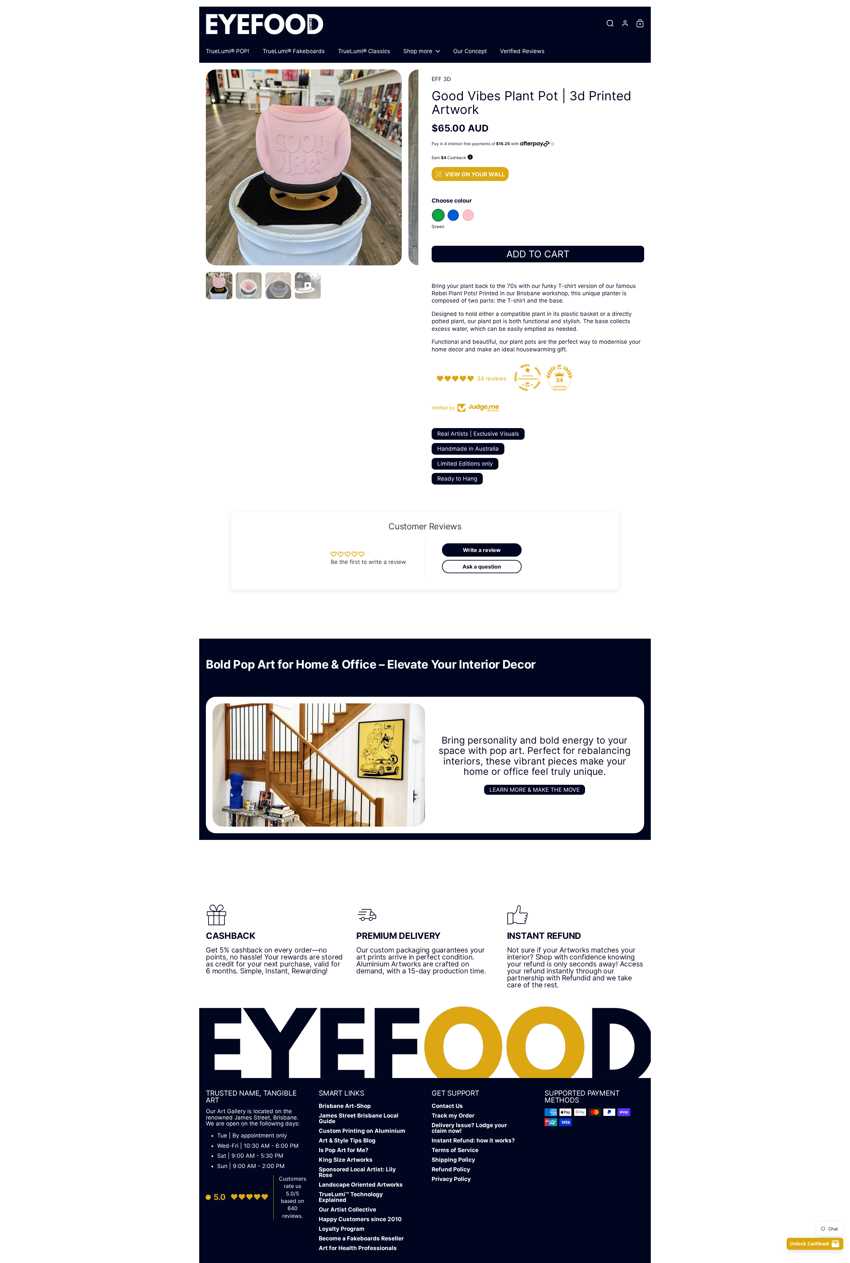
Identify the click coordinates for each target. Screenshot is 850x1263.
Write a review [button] (482, 550)
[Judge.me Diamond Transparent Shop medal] (527, 377)
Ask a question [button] (482, 566)
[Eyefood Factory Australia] (264, 23)
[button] (610, 23)
